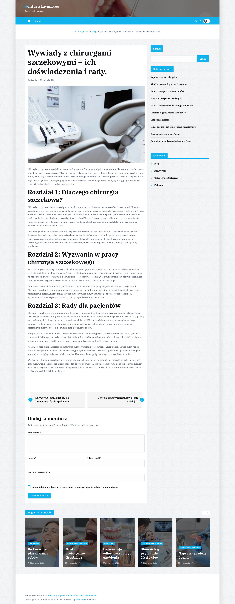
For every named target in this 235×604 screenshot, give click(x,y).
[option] (42, 542)
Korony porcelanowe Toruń (165, 133)
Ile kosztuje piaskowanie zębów (167, 91)
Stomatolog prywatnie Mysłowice (168, 112)
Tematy (38, 20)
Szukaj (157, 48)
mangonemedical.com (72, 595)
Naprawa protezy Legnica (164, 77)
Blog (93, 31)
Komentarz (34, 432)
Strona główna (82, 31)
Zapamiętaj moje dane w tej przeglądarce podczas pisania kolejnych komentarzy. (75, 486)
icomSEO (80, 599)
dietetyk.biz (90, 595)
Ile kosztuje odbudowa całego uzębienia (172, 105)
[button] (204, 513)
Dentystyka (32, 80)
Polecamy (159, 184)
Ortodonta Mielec (160, 119)
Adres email (94, 458)
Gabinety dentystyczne (166, 177)
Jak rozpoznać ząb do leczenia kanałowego (173, 126)
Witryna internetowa (39, 472)
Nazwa (32, 458)
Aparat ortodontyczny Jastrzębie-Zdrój (171, 140)
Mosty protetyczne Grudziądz (166, 98)
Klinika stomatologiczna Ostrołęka (169, 84)
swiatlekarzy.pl (52, 595)
